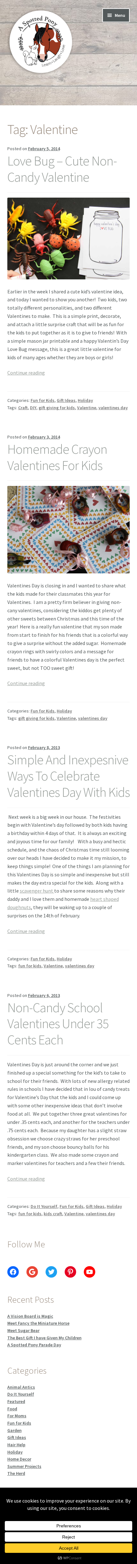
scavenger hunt (37, 890)
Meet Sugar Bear (23, 1330)
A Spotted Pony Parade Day (34, 1345)
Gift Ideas (66, 400)
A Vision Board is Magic (30, 1316)
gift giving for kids (57, 407)
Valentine (86, 407)
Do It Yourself (44, 1206)
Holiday (85, 400)
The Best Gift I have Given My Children (44, 1338)
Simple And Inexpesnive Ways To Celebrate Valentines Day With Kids (68, 775)
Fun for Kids (42, 400)
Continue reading (26, 372)
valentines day (113, 407)
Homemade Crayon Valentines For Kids (57, 457)
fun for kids (29, 966)
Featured (16, 1401)
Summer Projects (24, 1466)
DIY (33, 407)
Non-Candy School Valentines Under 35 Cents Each (58, 1023)
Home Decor (19, 1459)
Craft (23, 407)
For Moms (16, 1416)
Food (12, 1409)
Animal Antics (21, 1387)
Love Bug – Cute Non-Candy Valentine (62, 168)
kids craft (53, 1214)
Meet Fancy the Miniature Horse (38, 1323)
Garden (14, 1430)
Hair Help (16, 1445)
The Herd (16, 1473)
